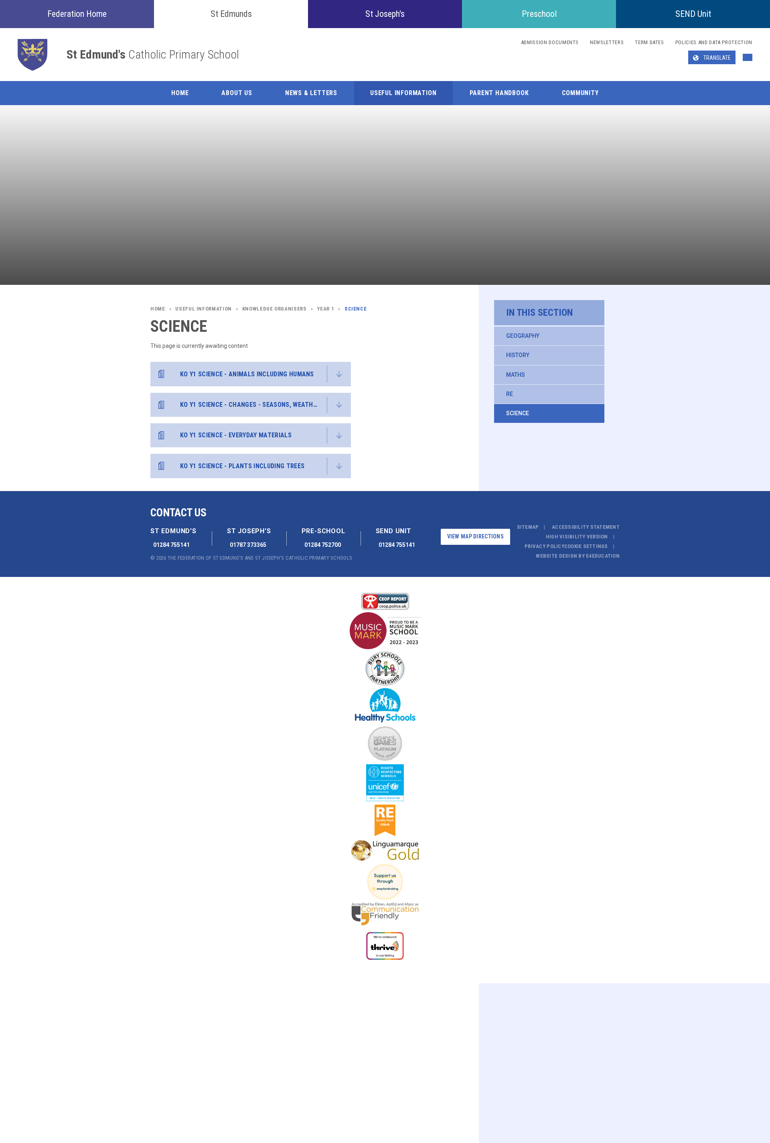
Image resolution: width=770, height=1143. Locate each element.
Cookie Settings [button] (586, 546)
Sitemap (528, 527)
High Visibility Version (577, 537)
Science (517, 413)
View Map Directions (475, 536)
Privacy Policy (544, 546)
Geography (522, 336)
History (517, 355)
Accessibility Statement (586, 527)
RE (509, 394)
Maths (515, 375)
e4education (603, 556)
